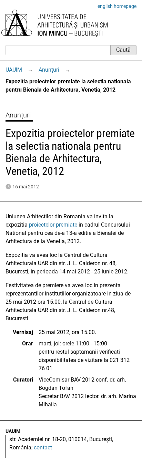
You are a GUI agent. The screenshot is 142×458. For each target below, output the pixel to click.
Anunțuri (49, 69)
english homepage (117, 6)
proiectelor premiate (53, 224)
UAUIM (14, 69)
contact (43, 447)
